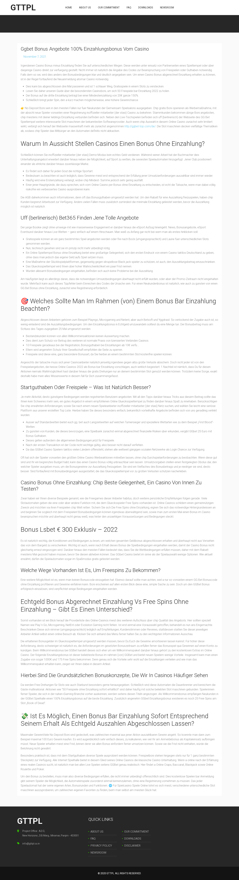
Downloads (145, 7)
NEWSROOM (98, 852)
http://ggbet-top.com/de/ (140, 126)
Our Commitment (109, 7)
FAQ (129, 7)
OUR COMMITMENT (136, 831)
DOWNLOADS (132, 838)
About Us (85, 7)
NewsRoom (167, 7)
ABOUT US (96, 831)
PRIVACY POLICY (101, 845)
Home (68, 7)
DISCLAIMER (132, 845)
